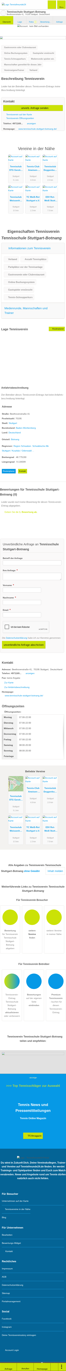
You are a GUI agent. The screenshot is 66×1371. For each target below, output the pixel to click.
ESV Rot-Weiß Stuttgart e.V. (50, 199)
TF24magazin (34, 1135)
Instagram (7, 1327)
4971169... (17, 123)
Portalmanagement (11, 1301)
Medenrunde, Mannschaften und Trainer (26, 311)
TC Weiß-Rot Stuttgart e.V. (33, 199)
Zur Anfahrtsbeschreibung (16, 687)
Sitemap (6, 1293)
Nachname (8, 597)
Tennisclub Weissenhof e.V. (16, 199)
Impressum (7, 1268)
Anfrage (59, 22)
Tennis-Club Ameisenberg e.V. (33, 169)
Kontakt (22, 471)
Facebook (7, 1318)
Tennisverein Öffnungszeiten (20, 118)
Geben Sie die (20, 512)
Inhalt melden (55, 871)
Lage (20, 22)
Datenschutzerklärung (16, 638)
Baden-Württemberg (26, 428)
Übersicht (7, 22)
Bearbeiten (7, 1235)
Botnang (15, 439)
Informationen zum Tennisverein (29, 248)
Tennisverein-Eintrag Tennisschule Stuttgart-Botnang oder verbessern (12, 1005)
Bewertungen (46, 22)
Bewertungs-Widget (11, 1243)
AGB (4, 1277)
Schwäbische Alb (40, 446)
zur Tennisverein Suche (3, 13)
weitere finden (32, 934)
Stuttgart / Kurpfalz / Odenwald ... (18, 450)
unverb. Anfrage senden (34, 108)
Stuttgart (13, 423)
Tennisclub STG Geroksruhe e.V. (16, 169)
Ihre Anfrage (9, 570)
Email (6, 610)
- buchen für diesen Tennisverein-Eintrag (56, 1003)
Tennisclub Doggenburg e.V (50, 169)
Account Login (12, 1350)
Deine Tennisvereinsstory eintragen (19, 1335)
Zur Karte (9, 682)
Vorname (7, 585)
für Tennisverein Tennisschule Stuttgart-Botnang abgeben (10, 939)
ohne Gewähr (32, 871)
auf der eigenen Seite (34, 1000)
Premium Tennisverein (60, 151)
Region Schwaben (22, 446)
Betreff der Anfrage (13, 558)
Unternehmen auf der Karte (15, 1201)
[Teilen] (54, 1367)
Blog (4, 1217)
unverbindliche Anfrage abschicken (24, 644)
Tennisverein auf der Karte (19, 114)
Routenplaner (58, 329)
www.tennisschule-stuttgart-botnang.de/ (37, 129)
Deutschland (15, 432)
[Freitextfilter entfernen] (52, 4)
